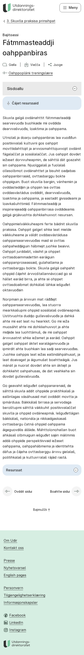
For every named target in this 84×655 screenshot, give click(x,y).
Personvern (13, 588)
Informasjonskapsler (21, 602)
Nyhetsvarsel (15, 568)
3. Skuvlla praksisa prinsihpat (31, 21)
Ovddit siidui (23, 491)
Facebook (17, 615)
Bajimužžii (40, 509)
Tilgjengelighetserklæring (24, 595)
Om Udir (10, 540)
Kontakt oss (14, 548)
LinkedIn (16, 622)
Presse (9, 560)
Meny (73, 7)
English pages (15, 575)
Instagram (17, 630)
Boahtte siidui (60, 491)
